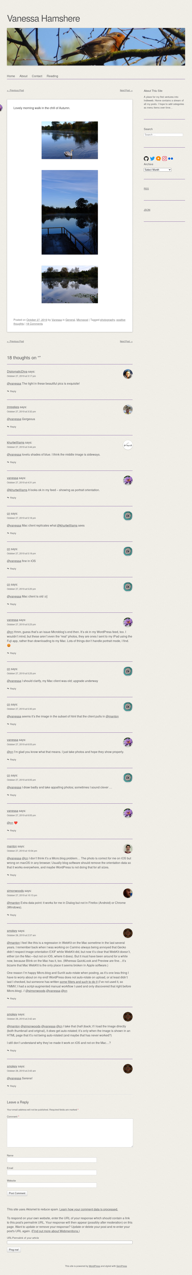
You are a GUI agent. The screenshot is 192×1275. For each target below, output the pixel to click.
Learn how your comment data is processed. (88, 1209)
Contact (37, 76)
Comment (13, 1116)
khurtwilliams (15, 442)
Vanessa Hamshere (43, 17)
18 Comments (34, 324)
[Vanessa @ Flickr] (170, 158)
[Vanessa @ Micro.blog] (158, 158)
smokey (12, 930)
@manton (112, 716)
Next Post (126, 90)
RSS (146, 188)
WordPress (94, 1265)
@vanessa (14, 383)
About (23, 76)
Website (11, 1180)
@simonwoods (35, 991)
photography (107, 320)
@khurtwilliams (17, 490)
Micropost (82, 320)
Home (11, 76)
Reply (13, 391)
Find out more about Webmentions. (55, 1231)
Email (10, 1168)
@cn (10, 632)
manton (12, 846)
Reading (52, 76)
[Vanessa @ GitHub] (146, 158)
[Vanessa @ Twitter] (152, 158)
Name (10, 1155)
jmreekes (13, 407)
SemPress (121, 1265)
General (70, 320)
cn (8, 513)
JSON (147, 210)
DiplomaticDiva (17, 371)
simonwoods (15, 890)
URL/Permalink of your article (23, 1238)
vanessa (12, 478)
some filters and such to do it (79, 982)
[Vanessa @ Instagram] (164, 158)
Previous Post (15, 90)
